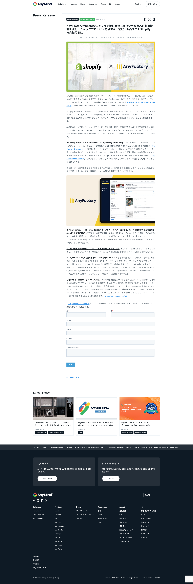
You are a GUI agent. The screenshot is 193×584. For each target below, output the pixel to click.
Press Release (57, 447)
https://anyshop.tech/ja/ (116, 296)
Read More (47, 478)
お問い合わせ (152, 4)
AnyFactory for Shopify (79, 304)
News (45, 447)
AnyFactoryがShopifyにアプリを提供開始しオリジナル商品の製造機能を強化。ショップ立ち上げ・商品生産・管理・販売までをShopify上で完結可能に (123, 447)
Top (37, 447)
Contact (111, 478)
